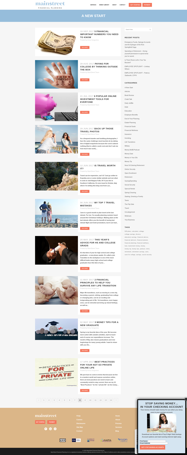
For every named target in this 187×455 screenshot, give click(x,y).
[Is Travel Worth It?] (56, 176)
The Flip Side (129, 204)
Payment (52, 422)
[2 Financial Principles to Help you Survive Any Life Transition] (56, 290)
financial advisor (142, 237)
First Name (144, 441)
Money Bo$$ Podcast (132, 150)
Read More (85, 47)
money (143, 246)
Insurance (128, 134)
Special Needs (130, 189)
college (141, 231)
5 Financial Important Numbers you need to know (99, 34)
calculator (135, 231)
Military (127, 146)
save (146, 251)
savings (138, 254)
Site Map (79, 427)
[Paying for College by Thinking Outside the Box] (56, 74)
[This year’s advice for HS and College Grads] (56, 250)
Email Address (145, 443)
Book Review (129, 95)
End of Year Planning (132, 119)
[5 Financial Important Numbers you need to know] (56, 42)
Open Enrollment (130, 173)
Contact (79, 431)
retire (148, 249)
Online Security (130, 169)
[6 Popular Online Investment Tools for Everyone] (56, 106)
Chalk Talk (128, 99)
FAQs (78, 416)
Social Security (130, 185)
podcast (142, 249)
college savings (130, 234)
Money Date (129, 154)
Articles (127, 91)
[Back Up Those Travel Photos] (56, 139)
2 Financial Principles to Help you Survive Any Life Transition (98, 283)
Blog (117, 431)
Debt (126, 107)
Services (118, 427)
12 (101, 400)
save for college (130, 254)
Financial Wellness (131, 130)
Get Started (40, 422)
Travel (127, 208)
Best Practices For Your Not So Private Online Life (97, 365)
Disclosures (80, 423)
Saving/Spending (131, 181)
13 (106, 400)
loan (126, 246)
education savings (131, 237)
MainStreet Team (93, 72)
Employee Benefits (131, 115)
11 (95, 400)
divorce (138, 234)
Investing (128, 138)
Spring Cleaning (130, 192)
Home (117, 416)
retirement (128, 251)
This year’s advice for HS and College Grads (98, 242)
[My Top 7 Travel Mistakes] (56, 213)
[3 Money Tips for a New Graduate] (56, 329)
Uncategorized (130, 212)
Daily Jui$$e (129, 103)
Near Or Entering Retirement (134, 165)
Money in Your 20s (131, 157)
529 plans (128, 231)
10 (90, 400)
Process (118, 423)
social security (147, 254)
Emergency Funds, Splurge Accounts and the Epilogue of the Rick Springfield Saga (137, 44)
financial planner (142, 240)
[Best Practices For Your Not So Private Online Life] (56, 372)
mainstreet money (134, 246)
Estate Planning (130, 122)
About (117, 419)
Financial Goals (130, 126)
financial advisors (130, 240)
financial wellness (143, 243)
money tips (135, 249)
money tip (128, 249)
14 (111, 400)
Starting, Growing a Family (134, 196)
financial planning (130, 243)
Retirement (128, 177)
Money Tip (128, 161)
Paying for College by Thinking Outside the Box (99, 67)
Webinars (128, 216)
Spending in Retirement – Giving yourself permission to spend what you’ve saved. (136, 53)
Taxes (127, 200)
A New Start (129, 87)
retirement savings (138, 251)
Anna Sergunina (93, 40)
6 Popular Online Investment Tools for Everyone (98, 99)
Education (128, 111)
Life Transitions (130, 142)
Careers (79, 419)
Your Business (130, 220)
